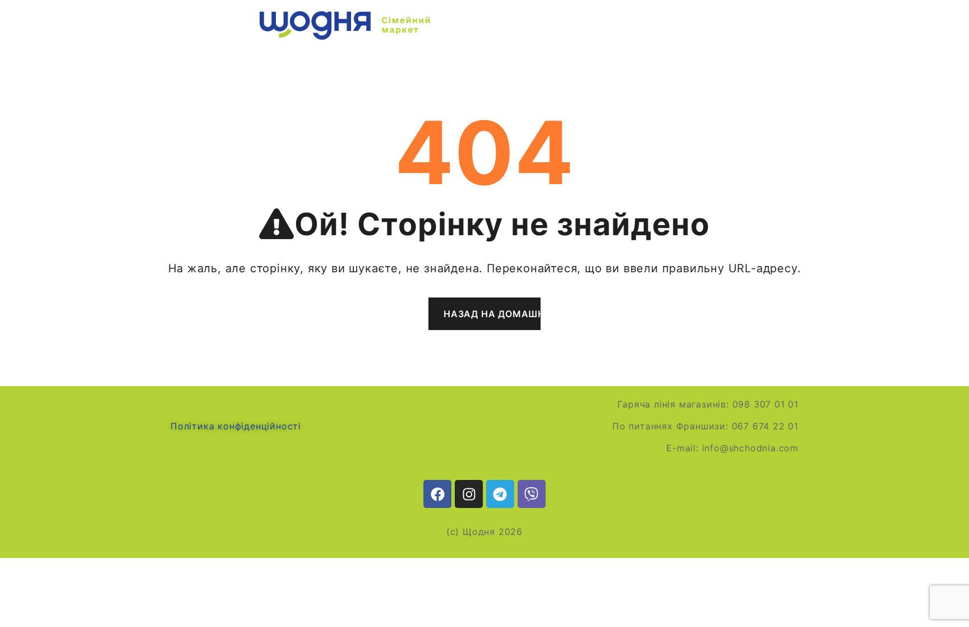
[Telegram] (500, 494)
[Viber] (532, 494)
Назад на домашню (492, 313)
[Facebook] (437, 494)
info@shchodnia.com (750, 448)
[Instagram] (469, 494)
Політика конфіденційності (235, 426)
